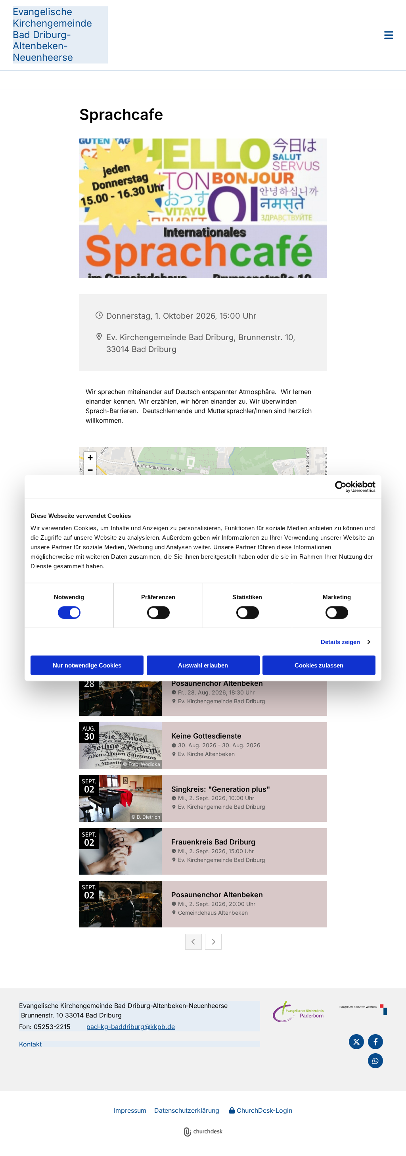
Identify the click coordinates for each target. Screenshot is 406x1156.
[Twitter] (356, 1042)
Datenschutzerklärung (186, 1110)
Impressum (130, 1110)
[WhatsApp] (375, 1061)
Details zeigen (340, 641)
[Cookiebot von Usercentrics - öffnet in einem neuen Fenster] (340, 486)
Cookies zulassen (319, 665)
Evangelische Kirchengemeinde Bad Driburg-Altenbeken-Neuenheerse (52, 34)
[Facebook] (375, 1042)
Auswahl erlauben (203, 665)
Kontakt (30, 1044)
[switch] (158, 612)
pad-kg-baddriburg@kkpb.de (130, 1027)
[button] (250, 35)
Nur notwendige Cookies (87, 665)
